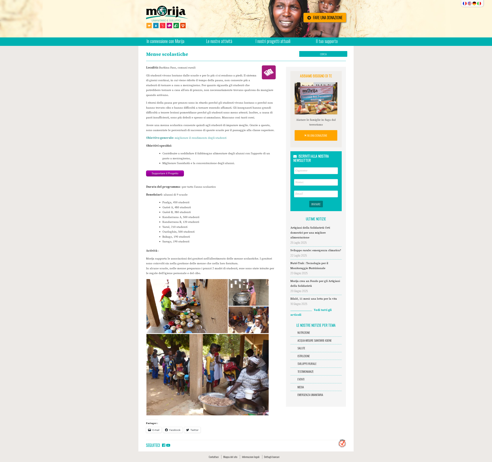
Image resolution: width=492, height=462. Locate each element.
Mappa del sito (230, 457)
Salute (301, 348)
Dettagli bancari (271, 457)
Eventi (301, 379)
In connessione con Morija (165, 41)
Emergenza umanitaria (310, 395)
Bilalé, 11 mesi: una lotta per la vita (313, 299)
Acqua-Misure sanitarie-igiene (315, 340)
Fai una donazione (316, 135)
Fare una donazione (327, 17)
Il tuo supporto (327, 41)
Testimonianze (306, 371)
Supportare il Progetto (165, 173)
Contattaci (214, 457)
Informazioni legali (250, 457)
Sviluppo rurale (307, 363)
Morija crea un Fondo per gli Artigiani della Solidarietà (315, 283)
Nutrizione (304, 332)
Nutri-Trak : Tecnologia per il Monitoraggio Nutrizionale (309, 265)
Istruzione (304, 356)
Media (301, 387)
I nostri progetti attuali (272, 41)
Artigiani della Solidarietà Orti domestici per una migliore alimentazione (310, 232)
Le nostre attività (219, 41)
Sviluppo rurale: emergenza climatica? (315, 250)
